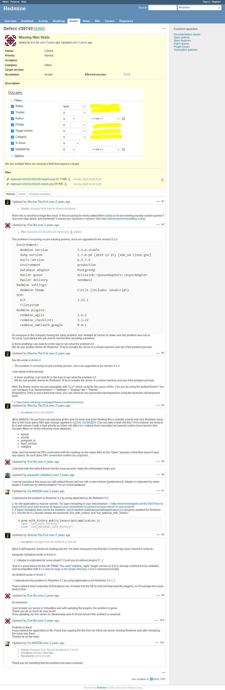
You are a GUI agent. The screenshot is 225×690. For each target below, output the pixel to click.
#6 (162, 474)
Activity (43, 21)
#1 (162, 201)
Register (216, 1)
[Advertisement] (191, 120)
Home (6, 1)
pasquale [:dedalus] (39, 475)
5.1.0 (127, 74)
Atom (156, 679)
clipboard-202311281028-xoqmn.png (32, 179)
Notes (22, 194)
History (10, 194)
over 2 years (47, 42)
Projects (15, 1)
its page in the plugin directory (69, 569)
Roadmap (59, 21)
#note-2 (36, 360)
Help (23, 1)
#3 (162, 352)
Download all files (162, 179)
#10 (162, 620)
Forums (109, 21)
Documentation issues (187, 34)
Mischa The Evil (37, 201)
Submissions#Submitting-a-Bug (126, 218)
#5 (162, 461)
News (86, 21)
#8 (162, 534)
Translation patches (185, 49)
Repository (126, 21)
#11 (162, 642)
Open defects (182, 37)
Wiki (97, 21)
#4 (162, 405)
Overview (10, 21)
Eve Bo (35, 42)
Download (27, 21)
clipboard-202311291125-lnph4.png (31, 184)
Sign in (206, 1)
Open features (182, 40)
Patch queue (181, 43)
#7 (162, 490)
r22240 (77, 422)
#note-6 (51, 554)
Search (142, 7)
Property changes (39, 194)
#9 (162, 595)
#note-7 (40, 574)
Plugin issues (182, 46)
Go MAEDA (89, 422)
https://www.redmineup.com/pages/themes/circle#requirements (49, 402)
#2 (162, 224)
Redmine (101, 687)
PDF (163, 679)
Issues (74, 21)
